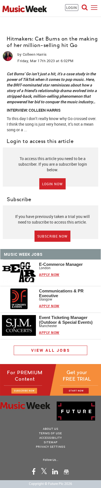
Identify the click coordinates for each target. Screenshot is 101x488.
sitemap (51, 442)
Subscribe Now (52, 236)
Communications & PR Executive (61, 293)
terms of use (50, 433)
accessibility (50, 438)
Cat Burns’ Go (19, 73)
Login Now (52, 184)
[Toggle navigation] (94, 7)
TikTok (28, 79)
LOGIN (71, 7)
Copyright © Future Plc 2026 (50, 483)
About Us (50, 429)
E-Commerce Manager (61, 264)
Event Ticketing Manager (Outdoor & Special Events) (66, 320)
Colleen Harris (35, 54)
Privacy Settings (50, 447)
